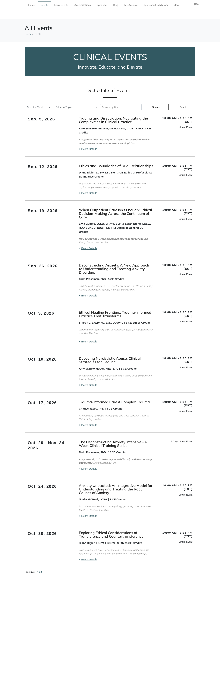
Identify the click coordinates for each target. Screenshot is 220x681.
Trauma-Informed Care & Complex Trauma (114, 402)
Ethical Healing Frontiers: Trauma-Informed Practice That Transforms (115, 314)
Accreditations (82, 4)
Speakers (102, 4)
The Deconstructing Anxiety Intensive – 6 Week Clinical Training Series (113, 444)
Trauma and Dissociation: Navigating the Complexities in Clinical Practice (113, 120)
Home (31, 4)
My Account (131, 4)
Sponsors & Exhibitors (156, 4)
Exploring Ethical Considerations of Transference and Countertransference (111, 534)
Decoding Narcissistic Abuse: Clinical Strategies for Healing (110, 360)
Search (156, 107)
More (176, 4)
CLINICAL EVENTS (110, 56)
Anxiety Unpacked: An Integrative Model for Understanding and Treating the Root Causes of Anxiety (115, 489)
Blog (115, 4)
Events (44, 4)
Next (39, 571)
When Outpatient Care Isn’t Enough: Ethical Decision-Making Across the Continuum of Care (115, 213)
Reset (183, 107)
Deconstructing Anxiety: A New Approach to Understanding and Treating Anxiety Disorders (114, 269)
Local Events (61, 4)
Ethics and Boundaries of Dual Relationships (116, 166)
